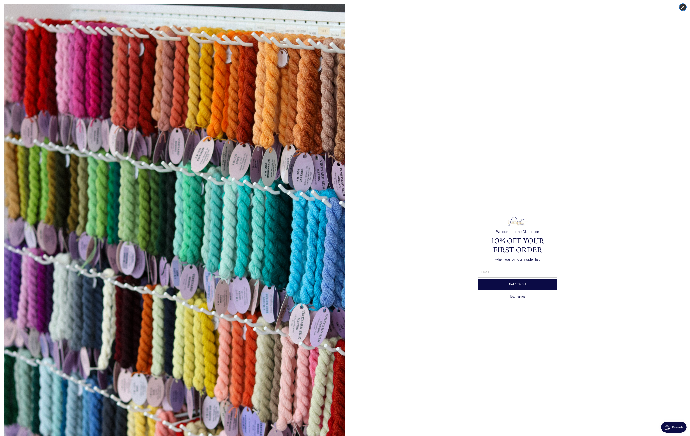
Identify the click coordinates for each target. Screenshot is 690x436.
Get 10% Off (517, 284)
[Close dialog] (682, 7)
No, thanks (517, 297)
